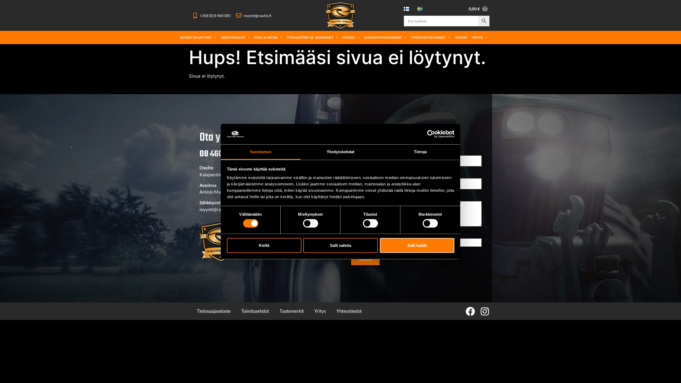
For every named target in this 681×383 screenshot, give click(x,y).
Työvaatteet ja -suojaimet (310, 37)
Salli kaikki (417, 245)
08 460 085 (219, 154)
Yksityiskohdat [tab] (340, 151)
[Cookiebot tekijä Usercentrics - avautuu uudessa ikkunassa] (431, 134)
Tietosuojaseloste (214, 311)
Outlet (461, 37)
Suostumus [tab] (261, 151)
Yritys (477, 37)
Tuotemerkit (292, 311)
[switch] (310, 223)
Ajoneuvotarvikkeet (383, 37)
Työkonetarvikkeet (428, 37)
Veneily (348, 37)
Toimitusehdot (255, 311)
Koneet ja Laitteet (196, 37)
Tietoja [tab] (420, 151)
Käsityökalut (233, 37)
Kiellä (264, 245)
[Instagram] (484, 311)
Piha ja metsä (266, 37)
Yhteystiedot (349, 311)
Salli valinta (340, 245)
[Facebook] (470, 311)
